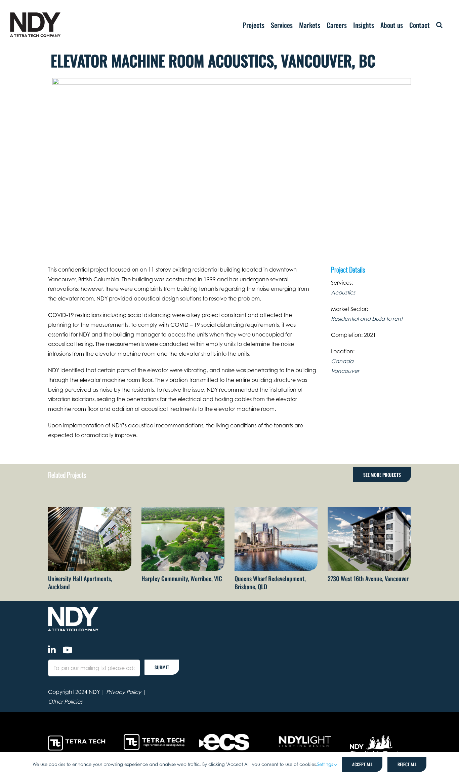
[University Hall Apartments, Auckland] (89, 510)
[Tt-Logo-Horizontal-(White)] (78, 736)
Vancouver (345, 370)
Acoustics (343, 292)
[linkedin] (52, 649)
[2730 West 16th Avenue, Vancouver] (369, 510)
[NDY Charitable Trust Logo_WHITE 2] (375, 736)
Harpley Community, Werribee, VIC (181, 578)
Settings (325, 764)
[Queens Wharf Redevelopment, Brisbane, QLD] (276, 510)
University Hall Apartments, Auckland (80, 582)
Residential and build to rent (367, 318)
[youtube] (67, 649)
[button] (439, 25)
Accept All (362, 764)
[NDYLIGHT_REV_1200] (305, 736)
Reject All (407, 764)
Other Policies (65, 701)
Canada (342, 361)
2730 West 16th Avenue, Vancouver (368, 578)
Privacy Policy (123, 691)
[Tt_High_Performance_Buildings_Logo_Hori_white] (154, 736)
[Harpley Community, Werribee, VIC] (182, 510)
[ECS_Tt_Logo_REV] (224, 736)
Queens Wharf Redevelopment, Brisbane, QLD (270, 582)
